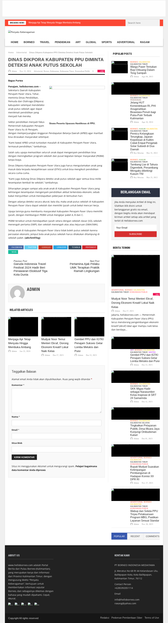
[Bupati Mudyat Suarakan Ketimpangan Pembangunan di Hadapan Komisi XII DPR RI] (135, 450)
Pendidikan (62, 42)
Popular (119, 536)
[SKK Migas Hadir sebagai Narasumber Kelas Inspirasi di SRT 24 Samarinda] (135, 377)
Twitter (32, 247)
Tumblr (76, 247)
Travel (45, 42)
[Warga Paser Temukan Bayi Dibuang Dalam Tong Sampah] (119, 67)
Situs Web (17, 443)
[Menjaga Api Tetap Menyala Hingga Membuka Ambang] (23, 326)
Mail (14, 252)
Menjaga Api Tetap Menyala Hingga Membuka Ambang (54, 22)
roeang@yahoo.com (125, 603)
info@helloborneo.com (127, 599)
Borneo (29, 42)
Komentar (18, 385)
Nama (16, 416)
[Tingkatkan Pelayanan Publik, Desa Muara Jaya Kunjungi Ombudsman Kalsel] (135, 413)
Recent (135, 536)
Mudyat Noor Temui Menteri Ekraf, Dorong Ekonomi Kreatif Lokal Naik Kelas (132, 303)
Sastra (152, 352)
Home (14, 42)
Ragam (145, 42)
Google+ (46, 247)
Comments (152, 536)
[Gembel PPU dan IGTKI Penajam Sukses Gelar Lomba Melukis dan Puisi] (89, 326)
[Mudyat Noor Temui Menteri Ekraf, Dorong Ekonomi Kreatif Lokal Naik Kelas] (56, 326)
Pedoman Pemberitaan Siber (126, 617)
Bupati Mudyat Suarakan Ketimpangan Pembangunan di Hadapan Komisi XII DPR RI (144, 473)
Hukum (142, 129)
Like (102, 71)
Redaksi (104, 617)
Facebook (17, 247)
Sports (107, 42)
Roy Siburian (139, 153)
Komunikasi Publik (82, 71)
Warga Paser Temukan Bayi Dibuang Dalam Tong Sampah (143, 69)
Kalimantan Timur (67, 71)
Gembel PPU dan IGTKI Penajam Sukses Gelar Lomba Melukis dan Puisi (145, 357)
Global (91, 42)
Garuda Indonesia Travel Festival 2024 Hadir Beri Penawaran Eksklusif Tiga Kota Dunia (30, 268)
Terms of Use (152, 617)
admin (14, 71)
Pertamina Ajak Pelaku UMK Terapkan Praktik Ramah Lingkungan (84, 266)
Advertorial (126, 42)
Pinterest (91, 247)
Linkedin (61, 247)
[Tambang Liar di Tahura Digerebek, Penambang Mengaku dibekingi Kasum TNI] (119, 165)
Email (15, 429)
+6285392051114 (124, 587)
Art (78, 42)
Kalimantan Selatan (140, 423)
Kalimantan (54, 71)
